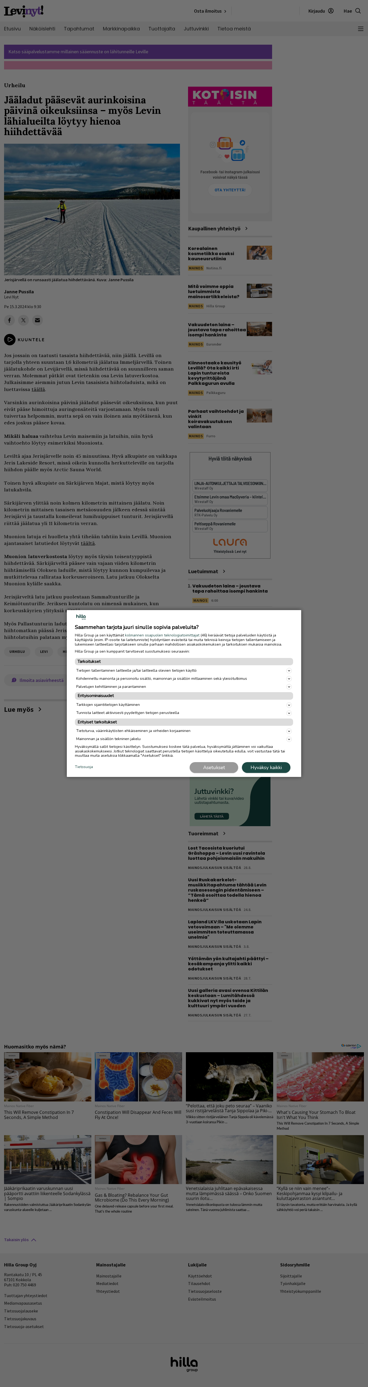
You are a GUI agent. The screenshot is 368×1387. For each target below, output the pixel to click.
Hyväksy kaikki (266, 767)
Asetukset (214, 767)
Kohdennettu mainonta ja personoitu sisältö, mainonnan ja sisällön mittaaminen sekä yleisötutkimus (161, 678)
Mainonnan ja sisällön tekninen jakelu (108, 738)
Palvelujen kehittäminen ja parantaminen (111, 686)
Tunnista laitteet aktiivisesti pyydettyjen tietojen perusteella (127, 712)
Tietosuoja (84, 767)
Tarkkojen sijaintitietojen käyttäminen (108, 704)
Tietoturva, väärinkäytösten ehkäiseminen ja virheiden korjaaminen (133, 730)
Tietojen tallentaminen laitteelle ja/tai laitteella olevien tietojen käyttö (136, 670)
